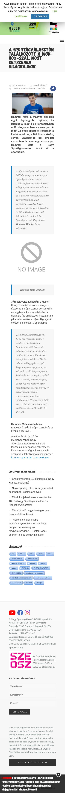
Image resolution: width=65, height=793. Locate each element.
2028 (50, 554)
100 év (21, 554)
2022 (41, 554)
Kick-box (16, 88)
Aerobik (32, 563)
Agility (43, 563)
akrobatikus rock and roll (21, 578)
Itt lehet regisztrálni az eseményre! (30, 457)
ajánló (25, 568)
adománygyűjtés (18, 563)
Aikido (14, 568)
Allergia (39, 583)
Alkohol (29, 583)
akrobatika (16, 573)
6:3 (13, 554)
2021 (31, 554)
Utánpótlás (40, 88)
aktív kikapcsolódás (43, 578)
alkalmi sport (16, 583)
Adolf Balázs (32, 558)
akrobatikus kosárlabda (34, 573)
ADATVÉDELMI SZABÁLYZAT (32, 762)
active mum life (17, 558)
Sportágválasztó (40, 85)
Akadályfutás (41, 568)
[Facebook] (53, 86)
